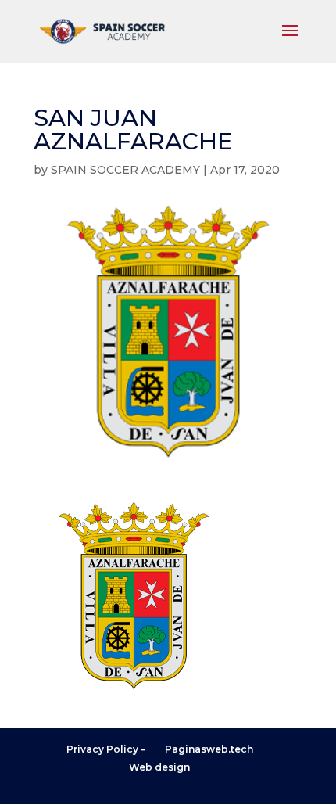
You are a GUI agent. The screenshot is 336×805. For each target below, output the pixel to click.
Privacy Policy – (105, 749)
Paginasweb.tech (209, 749)
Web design (159, 767)
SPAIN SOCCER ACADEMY (125, 170)
